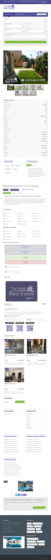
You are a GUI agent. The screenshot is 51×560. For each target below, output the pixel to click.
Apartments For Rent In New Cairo (33, 451)
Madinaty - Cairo (41, 541)
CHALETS (28, 424)
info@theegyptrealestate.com (35, 1)
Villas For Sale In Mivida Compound (11, 464)
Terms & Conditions (31, 556)
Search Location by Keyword (10, 34)
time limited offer (31, 531)
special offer (29, 526)
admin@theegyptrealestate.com (11, 309)
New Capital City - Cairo (32, 544)
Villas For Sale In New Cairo (9, 462)
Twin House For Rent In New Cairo (11, 449)
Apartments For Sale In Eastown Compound (13, 466)
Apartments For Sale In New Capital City (12, 472)
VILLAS (27, 416)
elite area (38, 529)
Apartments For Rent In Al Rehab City (34, 447)
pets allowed (39, 531)
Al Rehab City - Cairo (31, 541)
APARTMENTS (29, 414)
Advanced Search (19, 14)
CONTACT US (29, 319)
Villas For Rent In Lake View (9, 443)
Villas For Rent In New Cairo (9, 439)
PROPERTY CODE (7, 402)
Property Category (8, 23)
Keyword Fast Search (8, 14)
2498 (29, 340)
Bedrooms (28, 29)
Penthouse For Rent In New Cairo (11, 441)
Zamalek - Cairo (30, 547)
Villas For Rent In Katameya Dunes (33, 443)
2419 (7, 369)
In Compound (7, 29)
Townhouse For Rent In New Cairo (33, 441)
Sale (28, 360)
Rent (6, 360)
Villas (6, 357)
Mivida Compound (9, 355)
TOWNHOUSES (29, 428)
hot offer (29, 523)
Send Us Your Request (39, 507)
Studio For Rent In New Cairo (32, 445)
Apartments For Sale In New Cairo (11, 475)
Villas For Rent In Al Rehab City (10, 447)
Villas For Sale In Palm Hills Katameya (11, 470)
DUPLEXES (28, 426)
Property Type (29, 23)
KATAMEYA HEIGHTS (8, 414)
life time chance (37, 526)
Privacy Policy (25, 556)
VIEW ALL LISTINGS (41, 14)
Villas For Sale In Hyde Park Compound (12, 468)
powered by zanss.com (39, 556)
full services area (30, 529)
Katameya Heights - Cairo (32, 538)
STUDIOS (28, 420)
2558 (7, 340)
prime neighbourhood (37, 523)
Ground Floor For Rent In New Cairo (11, 451)
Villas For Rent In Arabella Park (10, 445)
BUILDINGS (28, 418)
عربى (45, 1)
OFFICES (28, 422)
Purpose (6, 18)
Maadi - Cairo (41, 544)
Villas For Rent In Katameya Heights (33, 449)
